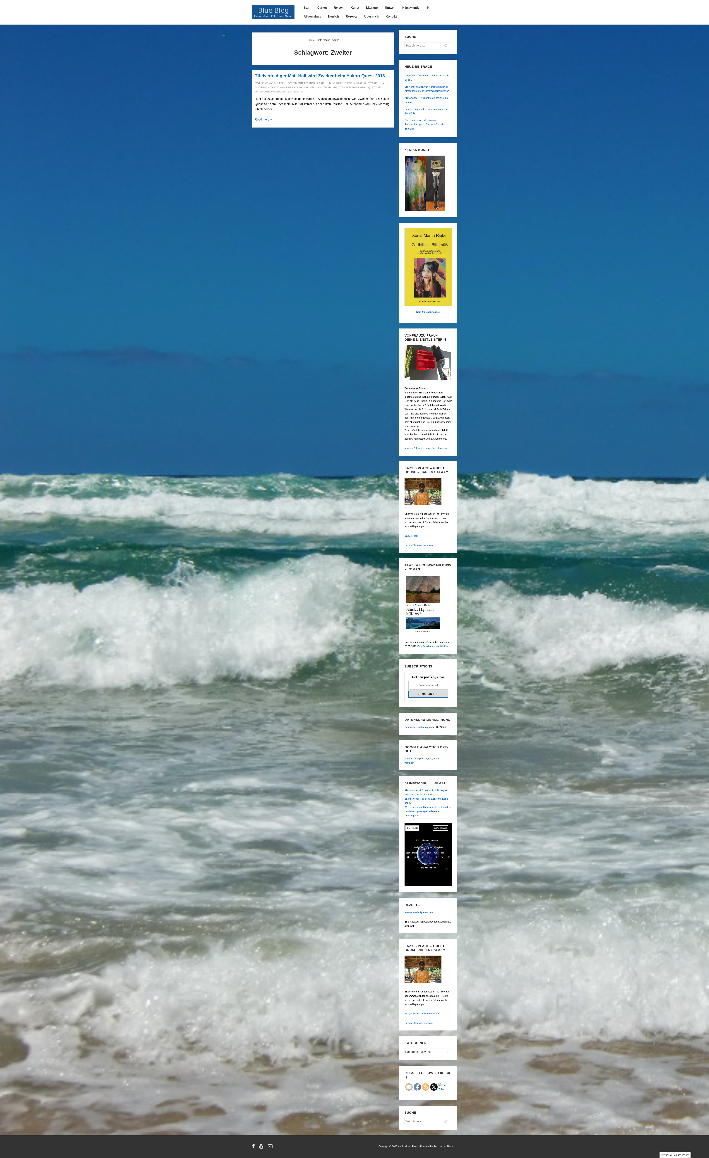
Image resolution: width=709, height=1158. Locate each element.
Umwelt (390, 7)
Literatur (372, 7)
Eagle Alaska (294, 87)
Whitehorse (262, 91)
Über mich (371, 16)
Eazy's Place (412, 535)
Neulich (333, 16)
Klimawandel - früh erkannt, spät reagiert (426, 790)
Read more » (263, 119)
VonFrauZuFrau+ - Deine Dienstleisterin (426, 448)
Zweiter (299, 91)
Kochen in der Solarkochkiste (420, 794)
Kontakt (391, 16)
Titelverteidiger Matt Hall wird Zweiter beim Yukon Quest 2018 (320, 75)
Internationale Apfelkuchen (419, 912)
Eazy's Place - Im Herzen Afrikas (422, 1013)
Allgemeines (312, 16)
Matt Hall (310, 87)
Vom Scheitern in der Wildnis (432, 646)
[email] (270, 1147)
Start (307, 7)
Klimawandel (411, 7)
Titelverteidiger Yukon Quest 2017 (359, 87)
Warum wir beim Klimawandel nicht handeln (428, 807)
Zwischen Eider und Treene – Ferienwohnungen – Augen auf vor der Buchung (425, 124)
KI (428, 7)
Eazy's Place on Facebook (419, 545)
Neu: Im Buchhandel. (428, 312)
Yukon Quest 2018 (366, 83)
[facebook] (254, 1147)
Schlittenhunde (327, 87)
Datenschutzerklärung (416, 727)
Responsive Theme (444, 1146)
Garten (322, 7)
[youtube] (262, 1147)
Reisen (339, 7)
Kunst (355, 7)
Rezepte (351, 16)
